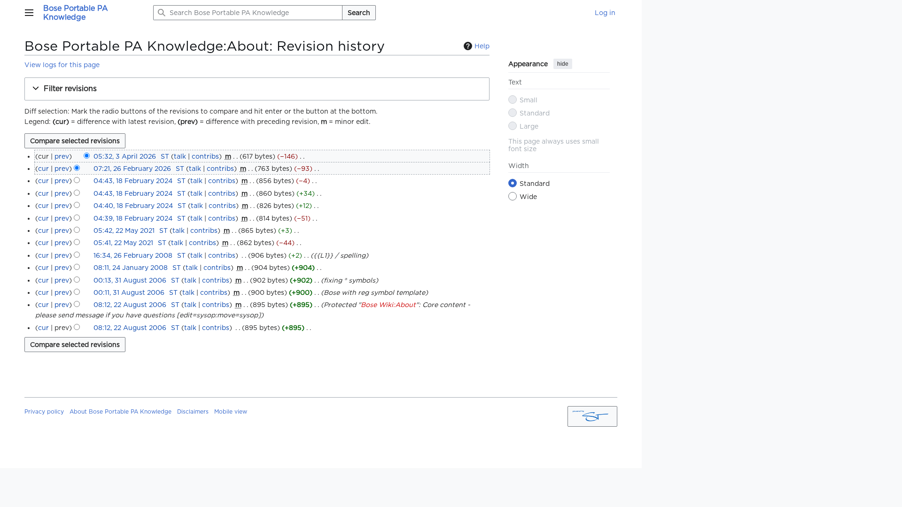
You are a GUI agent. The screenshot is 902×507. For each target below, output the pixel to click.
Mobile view (230, 411)
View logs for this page (62, 65)
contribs (205, 156)
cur (43, 168)
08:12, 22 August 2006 (129, 304)
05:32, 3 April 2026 (124, 156)
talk (180, 156)
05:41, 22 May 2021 (123, 242)
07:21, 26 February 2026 (132, 168)
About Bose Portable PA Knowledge (120, 411)
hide (562, 64)
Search (359, 12)
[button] (29, 12)
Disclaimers (193, 411)
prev (61, 156)
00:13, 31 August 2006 (129, 280)
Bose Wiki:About (388, 304)
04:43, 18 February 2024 (132, 180)
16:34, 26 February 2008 (132, 255)
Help (482, 46)
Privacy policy (44, 411)
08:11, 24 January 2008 (130, 267)
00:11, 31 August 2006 (128, 292)
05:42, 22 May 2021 (124, 230)
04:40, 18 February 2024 (133, 205)
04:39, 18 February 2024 (132, 218)
